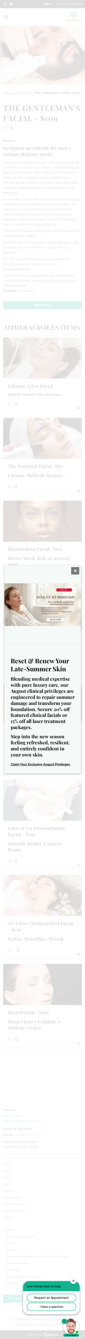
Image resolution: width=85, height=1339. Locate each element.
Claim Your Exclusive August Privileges (40, 764)
